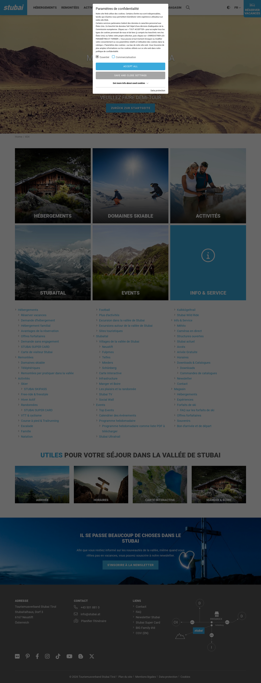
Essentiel (104, 57)
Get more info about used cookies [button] (129, 83)
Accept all (130, 66)
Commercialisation (126, 57)
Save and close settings (130, 75)
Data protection (158, 90)
